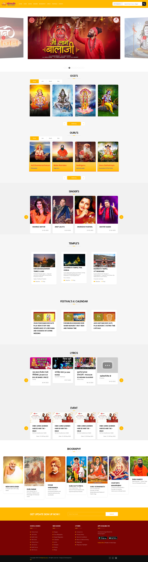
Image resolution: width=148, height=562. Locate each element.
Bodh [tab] (50, 81)
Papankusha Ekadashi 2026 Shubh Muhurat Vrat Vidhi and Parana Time (74, 325)
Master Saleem (60, 227)
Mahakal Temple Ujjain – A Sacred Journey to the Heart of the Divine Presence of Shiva (43, 275)
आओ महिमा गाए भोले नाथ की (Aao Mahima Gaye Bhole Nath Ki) (107, 374)
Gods (25, 3)
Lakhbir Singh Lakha (84, 227)
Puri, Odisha (67, 277)
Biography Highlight (82, 544)
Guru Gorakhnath (31, 487)
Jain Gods (34, 534)
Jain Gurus (34, 544)
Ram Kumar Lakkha (107, 227)
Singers (35, 3)
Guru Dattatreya (10, 486)
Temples (56, 544)
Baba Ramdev (71, 479)
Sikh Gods (34, 539)
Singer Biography (58, 537)
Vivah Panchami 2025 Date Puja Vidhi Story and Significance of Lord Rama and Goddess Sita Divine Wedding (44, 328)
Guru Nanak (134, 489)
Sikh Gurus (34, 549)
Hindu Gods (34, 532)
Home (20, 3)
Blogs (55, 549)
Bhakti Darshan (44, 557)
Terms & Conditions (82, 537)
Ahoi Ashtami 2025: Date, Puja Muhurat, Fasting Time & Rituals (104, 325)
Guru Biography (58, 534)
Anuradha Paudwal (40, 227)
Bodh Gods (34, 537)
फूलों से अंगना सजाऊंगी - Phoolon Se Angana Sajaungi (40, 374)
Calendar (56, 539)
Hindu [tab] (34, 81)
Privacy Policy (80, 534)
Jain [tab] (42, 81)
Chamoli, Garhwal (98, 279)
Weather (37, 281)
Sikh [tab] (58, 81)
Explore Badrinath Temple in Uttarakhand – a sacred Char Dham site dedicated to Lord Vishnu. (104, 275)
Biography (42, 3)
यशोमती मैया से (60, 376)
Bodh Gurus (34, 547)
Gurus (30, 3)
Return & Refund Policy (83, 539)
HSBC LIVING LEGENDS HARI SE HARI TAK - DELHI (40, 428)
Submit (112, 514)
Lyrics (48, 3)
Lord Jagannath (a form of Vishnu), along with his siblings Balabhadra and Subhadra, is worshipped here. (74, 274)
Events (61, 3)
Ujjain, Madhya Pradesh (40, 279)
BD (31, 559)
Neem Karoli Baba (115, 487)
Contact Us (80, 532)
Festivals (54, 3)
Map (44, 281)
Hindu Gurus (34, 542)
